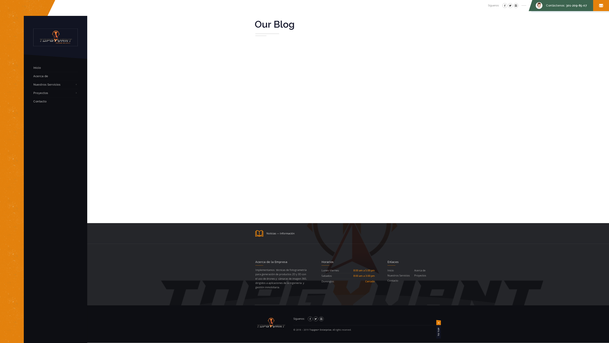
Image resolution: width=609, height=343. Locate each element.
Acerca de (40, 76)
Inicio (37, 67)
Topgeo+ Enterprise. (320, 329)
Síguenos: (493, 5)
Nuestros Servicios (46, 84)
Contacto (39, 101)
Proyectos (40, 93)
